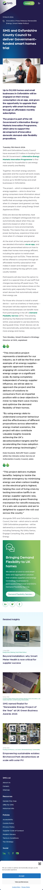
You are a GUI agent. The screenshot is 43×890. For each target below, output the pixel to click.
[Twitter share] (12, 604)
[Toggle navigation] (39, 3)
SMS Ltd (6, 778)
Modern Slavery (9, 834)
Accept (21, 876)
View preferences (21, 882)
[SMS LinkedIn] (4, 853)
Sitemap (6, 790)
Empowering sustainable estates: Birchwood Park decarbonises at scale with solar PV (21, 756)
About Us (6, 782)
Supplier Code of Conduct (13, 830)
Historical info (8, 808)
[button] (40, 863)
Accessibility (8, 819)
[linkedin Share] (5, 604)
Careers (6, 786)
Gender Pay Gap (10, 801)
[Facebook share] (19, 604)
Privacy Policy (26, 887)
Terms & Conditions (11, 838)
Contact (27, 3)
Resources (7, 796)
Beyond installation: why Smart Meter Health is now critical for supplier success (20, 659)
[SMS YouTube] (17, 853)
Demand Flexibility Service (20, 594)
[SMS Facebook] (12, 853)
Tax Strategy (8, 842)
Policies (6, 815)
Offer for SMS (8, 805)
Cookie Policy (16, 887)
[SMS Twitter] (9, 853)
